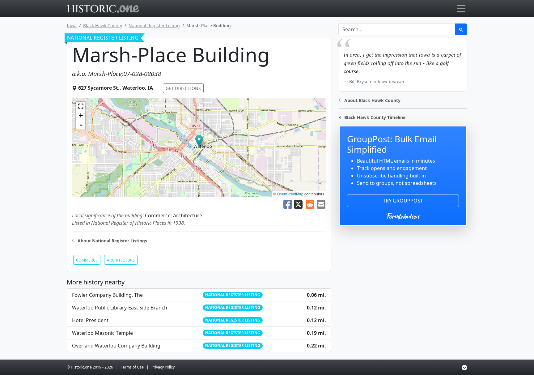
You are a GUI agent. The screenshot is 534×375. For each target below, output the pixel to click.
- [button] (81, 125)
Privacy (163, 367)
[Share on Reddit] (310, 203)
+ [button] (81, 115)
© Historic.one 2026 (90, 367)
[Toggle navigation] (461, 8)
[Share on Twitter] (299, 203)
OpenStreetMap (290, 193)
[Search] (461, 29)
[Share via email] (321, 203)
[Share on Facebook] (288, 203)
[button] (199, 141)
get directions (183, 88)
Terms (132, 367)
